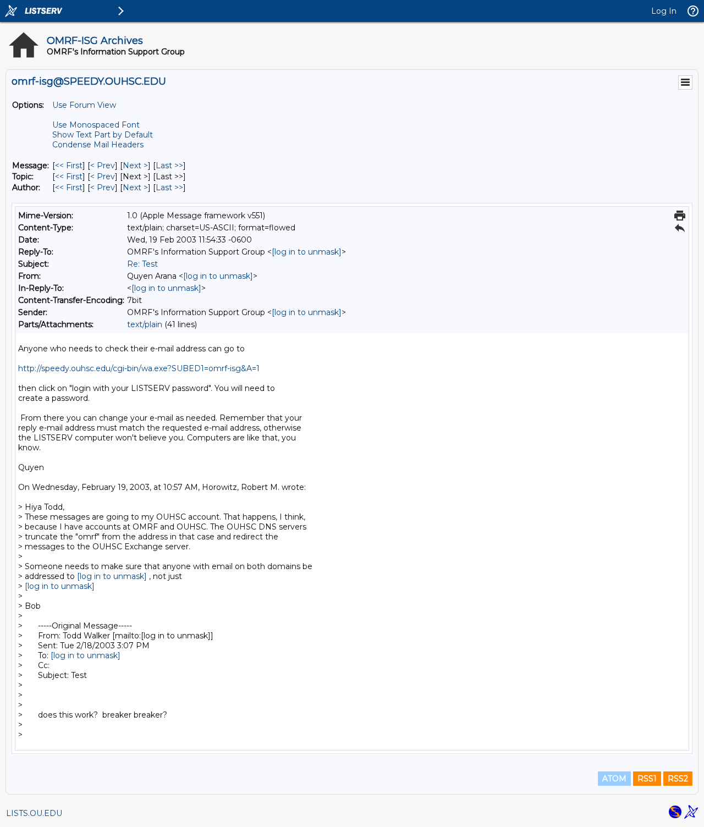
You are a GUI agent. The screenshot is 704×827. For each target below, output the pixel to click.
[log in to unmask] (307, 252)
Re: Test (142, 264)
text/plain (144, 324)
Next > (135, 165)
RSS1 (647, 779)
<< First (68, 165)
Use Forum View (84, 105)
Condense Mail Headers (98, 145)
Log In (663, 11)
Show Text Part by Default (102, 135)
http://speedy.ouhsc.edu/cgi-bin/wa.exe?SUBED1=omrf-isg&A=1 (139, 368)
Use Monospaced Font (96, 125)
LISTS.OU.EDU (34, 813)
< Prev (102, 165)
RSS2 (678, 779)
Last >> (169, 165)
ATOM (614, 779)
